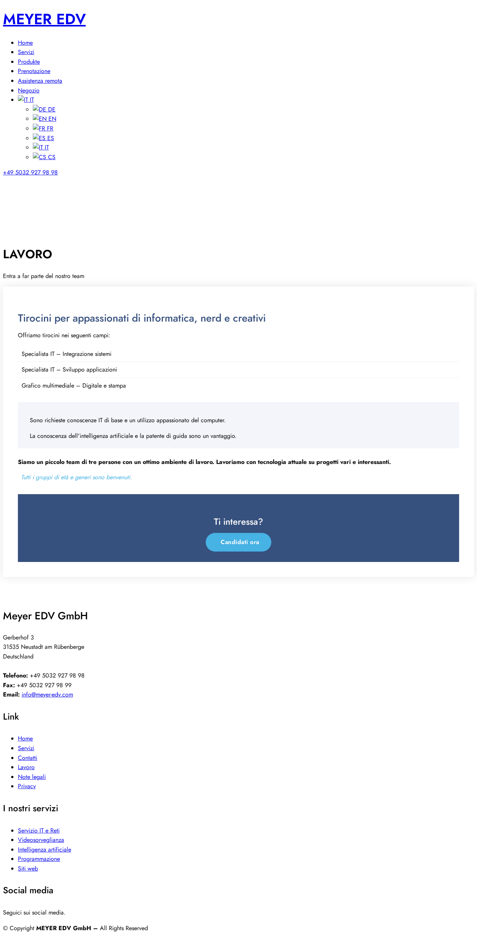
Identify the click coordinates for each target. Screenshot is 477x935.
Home (25, 42)
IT (31, 99)
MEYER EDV (44, 19)
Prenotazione (34, 71)
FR (49, 128)
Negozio (29, 90)
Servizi (26, 52)
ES (49, 138)
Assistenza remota (40, 80)
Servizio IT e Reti (39, 830)
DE (51, 109)
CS (51, 157)
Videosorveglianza (41, 840)
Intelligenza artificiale (44, 849)
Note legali (32, 777)
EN (51, 118)
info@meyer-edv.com (47, 694)
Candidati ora (240, 542)
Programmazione (39, 859)
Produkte (29, 61)
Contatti (27, 758)
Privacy (27, 786)
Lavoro (26, 767)
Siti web (28, 868)
